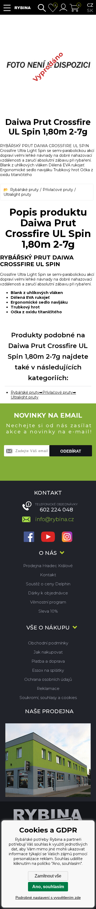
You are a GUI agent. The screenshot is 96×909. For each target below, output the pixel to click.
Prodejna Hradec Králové (48, 565)
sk (90, 10)
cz (90, 5)
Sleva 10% (48, 611)
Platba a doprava (48, 661)
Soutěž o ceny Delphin (48, 583)
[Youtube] (48, 537)
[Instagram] (67, 537)
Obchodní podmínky (48, 643)
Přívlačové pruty (58, 189)
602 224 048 (56, 510)
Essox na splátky (48, 670)
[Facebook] (29, 537)
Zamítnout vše (48, 876)
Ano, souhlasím (48, 886)
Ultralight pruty (17, 194)
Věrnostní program (48, 602)
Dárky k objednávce (48, 592)
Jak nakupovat (48, 652)
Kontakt (48, 574)
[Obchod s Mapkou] (48, 760)
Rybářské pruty (24, 189)
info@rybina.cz (54, 519)
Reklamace (48, 688)
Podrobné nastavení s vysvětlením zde (48, 897)
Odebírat (70, 451)
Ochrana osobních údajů (48, 679)
